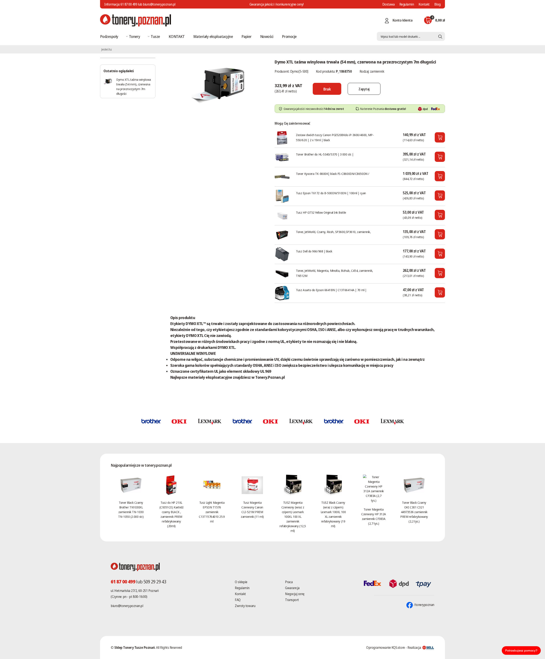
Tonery (134, 36)
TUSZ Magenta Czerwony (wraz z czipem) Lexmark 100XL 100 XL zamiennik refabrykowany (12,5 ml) (293, 516)
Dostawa (388, 4)
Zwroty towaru (245, 605)
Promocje (289, 36)
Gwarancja (292, 588)
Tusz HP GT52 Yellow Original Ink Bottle (321, 212)
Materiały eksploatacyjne (213, 36)
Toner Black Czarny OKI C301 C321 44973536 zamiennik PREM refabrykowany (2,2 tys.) (414, 511)
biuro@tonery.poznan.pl (127, 605)
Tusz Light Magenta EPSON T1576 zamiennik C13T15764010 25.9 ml (212, 511)
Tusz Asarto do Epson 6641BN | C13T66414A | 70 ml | (331, 290)
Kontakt (424, 4)
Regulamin (406, 4)
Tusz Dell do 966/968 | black (314, 251)
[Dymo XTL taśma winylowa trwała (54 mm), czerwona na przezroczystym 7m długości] (218, 84)
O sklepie (241, 582)
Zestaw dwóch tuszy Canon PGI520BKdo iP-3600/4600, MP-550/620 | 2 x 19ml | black (335, 137)
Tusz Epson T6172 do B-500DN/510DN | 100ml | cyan (331, 193)
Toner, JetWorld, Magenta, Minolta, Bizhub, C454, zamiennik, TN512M (334, 273)
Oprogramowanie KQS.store (385, 647)
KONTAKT (177, 36)
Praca (289, 582)
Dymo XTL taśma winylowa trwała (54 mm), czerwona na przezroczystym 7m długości (133, 86)
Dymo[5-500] (299, 71)
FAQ (238, 599)
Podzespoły (109, 36)
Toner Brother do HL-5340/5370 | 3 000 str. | (324, 154)
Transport (292, 599)
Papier (246, 36)
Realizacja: (414, 647)
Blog (437, 4)
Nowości (266, 36)
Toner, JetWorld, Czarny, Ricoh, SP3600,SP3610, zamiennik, (333, 232)
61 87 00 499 (128, 4)
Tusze (155, 36)
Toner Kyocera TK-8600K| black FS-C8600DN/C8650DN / (332, 173)
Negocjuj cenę (294, 593)
